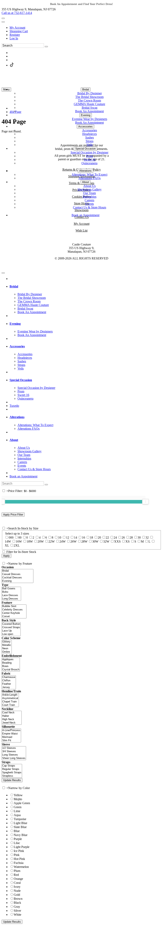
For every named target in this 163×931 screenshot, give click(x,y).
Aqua (17, 815)
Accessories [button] (17, 346)
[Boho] (11, 592)
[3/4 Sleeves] (14, 751)
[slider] (145, 501)
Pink (16, 855)
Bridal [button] (14, 286)
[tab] (85, 286)
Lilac (17, 843)
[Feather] (9, 684)
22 (107, 537)
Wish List (81, 230)
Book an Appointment (23, 476)
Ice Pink (19, 851)
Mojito (18, 799)
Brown (18, 898)
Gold (17, 894)
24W (62, 541)
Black (17, 902)
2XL (17, 545)
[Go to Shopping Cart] (3, 18)
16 (83, 537)
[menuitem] (85, 27)
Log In (14, 38)
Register (15, 34)
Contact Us (82, 217)
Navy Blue (20, 835)
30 (139, 537)
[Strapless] (12, 776)
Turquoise (20, 819)
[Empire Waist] (11, 733)
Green (17, 807)
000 (11, 537)
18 (91, 537)
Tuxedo (14, 405)
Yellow (18, 795)
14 (75, 537)
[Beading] (11, 663)
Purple (18, 839)
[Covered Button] (11, 624)
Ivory (17, 886)
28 (131, 537)
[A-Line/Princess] (11, 730)
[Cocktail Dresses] (17, 577)
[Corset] (14, 616)
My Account (17, 27)
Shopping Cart (19, 31)
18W (30, 541)
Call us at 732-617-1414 (17, 13)
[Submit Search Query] (46, 484)
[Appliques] (11, 659)
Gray (17, 906)
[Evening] (17, 581)
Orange (18, 878)
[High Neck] (11, 719)
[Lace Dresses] (11, 595)
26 (123, 537)
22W (52, 541)
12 (67, 537)
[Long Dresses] (11, 598)
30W (95, 541)
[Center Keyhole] (14, 613)
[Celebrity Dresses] (14, 609)
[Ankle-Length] (10, 695)
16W (19, 541)
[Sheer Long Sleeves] (14, 758)
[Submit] (46, 46)
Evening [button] (15, 323)
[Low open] (11, 634)
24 (115, 537)
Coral (17, 882)
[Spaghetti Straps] (12, 772)
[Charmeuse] (9, 677)
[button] (85, 89)
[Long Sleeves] (14, 755)
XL (7, 545)
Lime (17, 811)
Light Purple (21, 847)
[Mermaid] (11, 737)
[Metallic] (7, 645)
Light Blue (20, 823)
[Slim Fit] (11, 740)
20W (41, 541)
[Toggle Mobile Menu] (3, 273)
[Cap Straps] (12, 766)
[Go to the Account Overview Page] (3, 21)
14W (8, 541)
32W (106, 541)
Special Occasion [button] (21, 380)
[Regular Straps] (12, 769)
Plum (17, 870)
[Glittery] (7, 641)
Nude (17, 890)
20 (99, 537)
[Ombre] (7, 652)
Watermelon (21, 866)
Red (16, 874)
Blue (17, 831)
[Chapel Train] (10, 701)
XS (127, 541)
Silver (17, 910)
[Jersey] (9, 687)
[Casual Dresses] (17, 574)
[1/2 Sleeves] (14, 748)
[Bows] (11, 666)
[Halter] (11, 716)
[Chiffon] (9, 680)
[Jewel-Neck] (11, 723)
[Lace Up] (11, 631)
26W (73, 541)
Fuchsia (18, 862)
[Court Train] (10, 705)
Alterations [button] (17, 417)
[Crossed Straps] (11, 627)
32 (147, 537)
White (17, 914)
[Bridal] (17, 571)
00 (19, 537)
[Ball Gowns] (11, 588)
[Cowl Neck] (11, 712)
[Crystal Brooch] (11, 669)
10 (59, 537)
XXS (117, 541)
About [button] (14, 440)
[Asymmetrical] (10, 698)
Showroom (81, 210)
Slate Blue (20, 827)
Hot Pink (19, 859)
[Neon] (7, 648)
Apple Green (22, 803)
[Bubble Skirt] (14, 606)
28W (84, 541)
